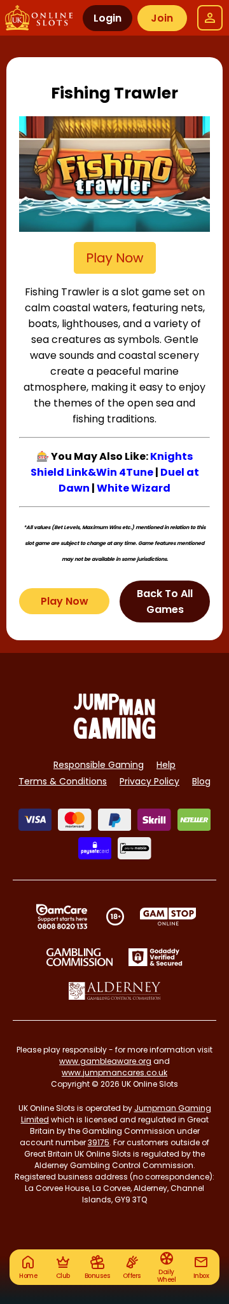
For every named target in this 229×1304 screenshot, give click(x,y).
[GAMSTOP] (168, 916)
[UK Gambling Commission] (79, 957)
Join (162, 18)
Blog (201, 781)
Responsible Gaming (98, 764)
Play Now (64, 601)
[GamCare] (61, 916)
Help (166, 764)
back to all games (165, 601)
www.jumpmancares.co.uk (114, 1072)
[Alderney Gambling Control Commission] (115, 991)
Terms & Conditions (62, 781)
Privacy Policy (149, 781)
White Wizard (133, 488)
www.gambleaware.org (105, 1061)
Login (107, 18)
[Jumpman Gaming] (114, 735)
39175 (98, 1142)
